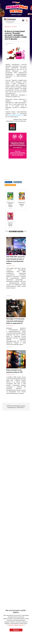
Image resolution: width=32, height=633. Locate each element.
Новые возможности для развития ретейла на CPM (14, 371)
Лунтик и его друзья (10, 203)
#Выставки (7, 179)
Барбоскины (21, 202)
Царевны (10, 223)
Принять (16, 630)
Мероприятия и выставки (11, 26)
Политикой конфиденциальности (16, 625)
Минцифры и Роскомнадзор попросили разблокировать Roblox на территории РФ (15, 321)
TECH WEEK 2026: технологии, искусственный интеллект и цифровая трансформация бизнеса (15, 260)
